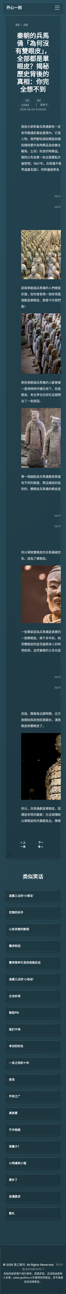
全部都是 (25, 105)
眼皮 (39, 100)
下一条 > (40, 844)
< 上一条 (23, 844)
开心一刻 (14, 7)
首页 (17, 24)
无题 (25, 24)
